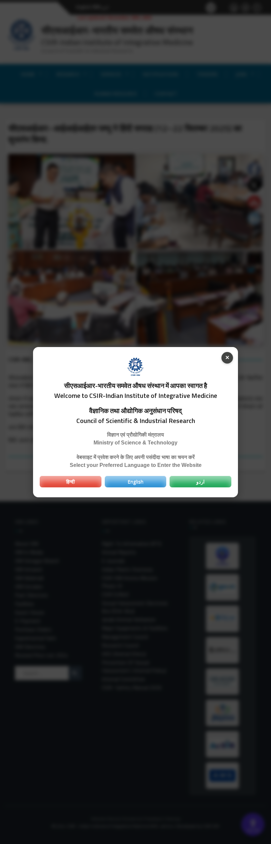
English (135, 481)
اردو (200, 481)
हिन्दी (70, 481)
